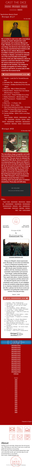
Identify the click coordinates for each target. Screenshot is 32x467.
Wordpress (24, 464)
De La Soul (18, 119)
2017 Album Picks (16, 361)
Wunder (19, 123)
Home (8, 6)
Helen (20, 206)
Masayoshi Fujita (10, 121)
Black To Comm (22, 201)
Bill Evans (16, 117)
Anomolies (10, 117)
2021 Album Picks (16, 353)
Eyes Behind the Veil (7, 206)
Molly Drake (21, 208)
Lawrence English (7, 208)
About (24, 6)
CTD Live (16, 374)
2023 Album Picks (16, 349)
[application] (15, 74)
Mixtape (16, 6)
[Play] (3, 74)
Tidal (20, 210)
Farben (28, 119)
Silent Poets (14, 123)
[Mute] (28, 74)
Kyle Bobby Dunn (26, 206)
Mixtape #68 (8, 128)
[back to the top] (16, 220)
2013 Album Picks (16, 370)
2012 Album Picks (16, 372)
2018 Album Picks (16, 359)
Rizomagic (16, 235)
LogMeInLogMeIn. (5, 441)
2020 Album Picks (16, 355)
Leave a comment (26, 123)
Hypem (30, 421)
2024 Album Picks (16, 347)
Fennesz (4, 121)
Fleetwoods (15, 206)
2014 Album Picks (16, 367)
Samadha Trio (7, 123)
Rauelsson (28, 208)
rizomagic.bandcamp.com (16, 257)
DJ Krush (23, 119)
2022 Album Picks (16, 351)
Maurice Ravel (18, 121)
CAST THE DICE (16, 2)
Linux (16, 464)
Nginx (18, 464)
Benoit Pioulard (14, 201)
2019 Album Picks (16, 357)
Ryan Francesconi (26, 121)
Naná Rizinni (6, 227)
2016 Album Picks (16, 363)
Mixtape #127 (8, 16)
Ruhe (17, 210)
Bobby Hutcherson (23, 117)
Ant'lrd (8, 201)
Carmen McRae (11, 119)
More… (3, 199)
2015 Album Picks (16, 365)
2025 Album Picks (16, 345)
